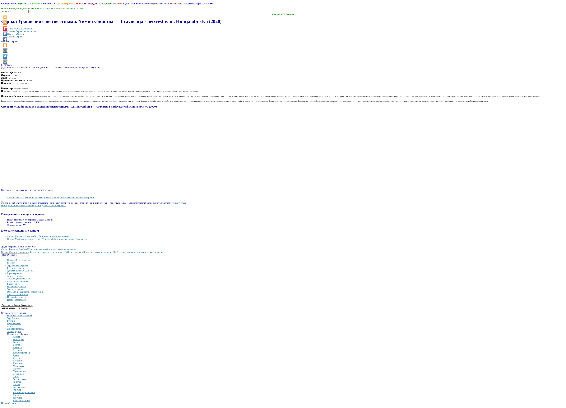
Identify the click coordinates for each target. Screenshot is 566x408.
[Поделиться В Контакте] (5, 34)
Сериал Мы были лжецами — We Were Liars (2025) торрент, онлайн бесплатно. (47, 239)
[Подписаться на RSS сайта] (5, 22)
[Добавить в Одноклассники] (5, 45)
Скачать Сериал (15, 36)
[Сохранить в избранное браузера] (5, 17)
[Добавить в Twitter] (5, 56)
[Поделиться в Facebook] (5, 39)
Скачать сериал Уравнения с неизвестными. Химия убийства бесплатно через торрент (50, 197)
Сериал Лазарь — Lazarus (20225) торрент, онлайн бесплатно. (38, 236)
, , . (107, 3)
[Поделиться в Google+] (5, 28)
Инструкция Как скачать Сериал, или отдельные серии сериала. (33, 205)
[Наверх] (5, 62)
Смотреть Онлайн (16, 34)
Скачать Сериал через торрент (22, 31)
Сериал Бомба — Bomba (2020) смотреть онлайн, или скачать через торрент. (39, 249)
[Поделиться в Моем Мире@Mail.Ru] (5, 50)
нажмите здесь (179, 203)
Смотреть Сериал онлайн (20, 28)
